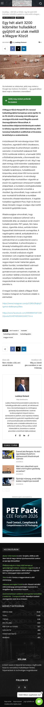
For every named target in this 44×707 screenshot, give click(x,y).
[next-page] (7, 489)
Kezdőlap (5, 12)
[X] (18, 48)
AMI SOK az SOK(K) (17, 12)
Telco (4, 577)
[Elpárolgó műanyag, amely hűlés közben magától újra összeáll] (8, 482)
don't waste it (14, 330)
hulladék (24, 330)
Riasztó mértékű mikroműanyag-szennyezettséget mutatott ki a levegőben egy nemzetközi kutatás (21, 587)
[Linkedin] (23, 48)
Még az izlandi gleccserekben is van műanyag (33, 365)
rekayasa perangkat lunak (12, 584)
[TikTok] (28, 435)
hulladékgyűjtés (25, 334)
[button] (39, 701)
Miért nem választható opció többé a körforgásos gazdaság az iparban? (28, 468)
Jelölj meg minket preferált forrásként (18, 100)
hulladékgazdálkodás (10, 334)
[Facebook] (12, 48)
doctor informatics (9, 556)
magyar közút (8, 337)
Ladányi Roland (20, 42)
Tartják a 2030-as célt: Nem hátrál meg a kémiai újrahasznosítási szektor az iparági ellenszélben (21, 558)
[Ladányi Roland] (11, 42)
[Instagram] (20, 435)
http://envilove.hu (22, 399)
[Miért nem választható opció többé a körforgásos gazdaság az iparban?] (8, 469)
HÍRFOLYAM (19, 18)
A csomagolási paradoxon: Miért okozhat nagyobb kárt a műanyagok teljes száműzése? (21, 570)
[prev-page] (4, 489)
